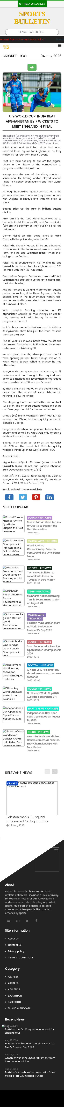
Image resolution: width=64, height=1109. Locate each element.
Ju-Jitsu (52, 541)
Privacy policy (15, 951)
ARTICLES (12, 983)
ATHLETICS (13, 989)
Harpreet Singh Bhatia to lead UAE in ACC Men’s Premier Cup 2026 (29, 1045)
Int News (45, 568)
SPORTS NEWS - (37, 708)
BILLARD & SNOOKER (18, 1008)
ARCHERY (12, 976)
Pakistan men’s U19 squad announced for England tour (29, 1030)
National (45, 517)
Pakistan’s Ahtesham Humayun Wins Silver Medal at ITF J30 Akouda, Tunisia (30, 1074)
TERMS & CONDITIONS (19, 957)
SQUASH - (34, 517)
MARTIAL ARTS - (37, 541)
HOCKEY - (34, 568)
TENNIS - (33, 591)
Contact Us (14, 945)
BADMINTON (14, 995)
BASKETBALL (13, 1002)
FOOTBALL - (35, 665)
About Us (12, 938)
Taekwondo (34, 618)
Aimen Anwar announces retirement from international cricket (30, 1059)
